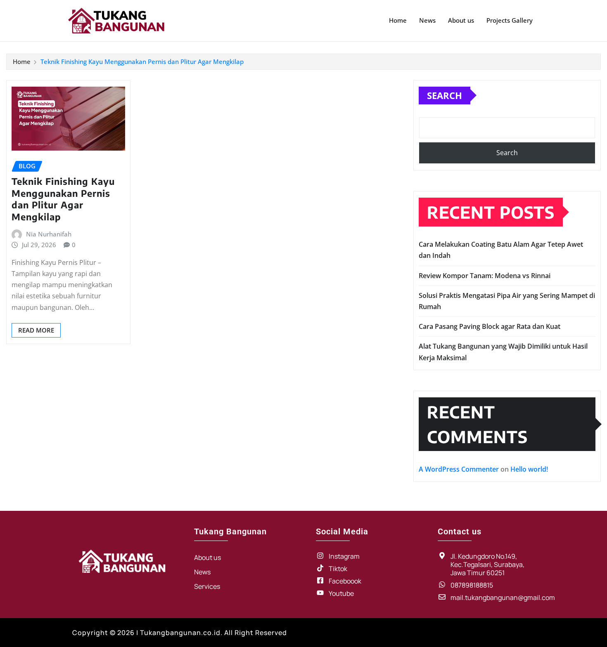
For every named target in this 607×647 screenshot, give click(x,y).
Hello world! (529, 469)
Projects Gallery (509, 20)
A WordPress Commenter (459, 469)
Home (398, 20)
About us (461, 20)
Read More (36, 330)
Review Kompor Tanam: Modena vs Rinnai (484, 275)
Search (444, 95)
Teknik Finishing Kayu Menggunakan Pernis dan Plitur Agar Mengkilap (142, 61)
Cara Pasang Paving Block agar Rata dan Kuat (489, 326)
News (427, 20)
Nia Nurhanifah (48, 234)
